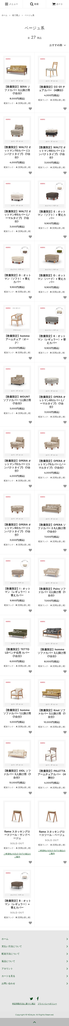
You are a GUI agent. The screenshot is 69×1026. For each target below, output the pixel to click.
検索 (36, 4)
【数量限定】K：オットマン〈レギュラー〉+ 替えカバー (52, 339)
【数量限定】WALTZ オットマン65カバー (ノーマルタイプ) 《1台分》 (17, 216)
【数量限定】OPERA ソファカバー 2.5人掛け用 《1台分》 (52, 528)
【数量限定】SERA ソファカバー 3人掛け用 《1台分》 (17, 90)
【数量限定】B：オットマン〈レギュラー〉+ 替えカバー (17, 904)
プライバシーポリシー (47, 1003)
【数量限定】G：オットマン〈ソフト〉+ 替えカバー (17, 279)
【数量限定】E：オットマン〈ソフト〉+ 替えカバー (52, 215)
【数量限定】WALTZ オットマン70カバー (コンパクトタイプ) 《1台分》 (17, 152)
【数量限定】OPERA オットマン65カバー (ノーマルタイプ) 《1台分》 (52, 401)
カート (59, 4)
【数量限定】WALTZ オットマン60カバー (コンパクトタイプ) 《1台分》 (52, 152)
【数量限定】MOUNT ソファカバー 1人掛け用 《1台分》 (17, 400)
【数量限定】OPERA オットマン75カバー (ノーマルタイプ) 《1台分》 (52, 464)
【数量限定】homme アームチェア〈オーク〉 (17, 339)
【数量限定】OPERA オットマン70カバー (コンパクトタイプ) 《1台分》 (17, 465)
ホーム (4, 15)
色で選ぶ (16, 15)
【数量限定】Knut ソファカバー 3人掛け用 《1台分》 (51, 714)
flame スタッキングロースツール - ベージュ (52, 833)
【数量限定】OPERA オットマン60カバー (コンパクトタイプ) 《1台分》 (17, 529)
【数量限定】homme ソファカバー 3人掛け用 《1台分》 (52, 653)
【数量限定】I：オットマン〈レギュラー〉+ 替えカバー (17, 592)
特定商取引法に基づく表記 (23, 1003)
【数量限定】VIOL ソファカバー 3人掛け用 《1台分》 (17, 774)
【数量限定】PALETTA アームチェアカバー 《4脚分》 (52, 774)
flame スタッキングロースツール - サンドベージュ (17, 835)
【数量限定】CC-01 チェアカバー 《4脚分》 (51, 88)
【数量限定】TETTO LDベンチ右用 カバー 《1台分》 (17, 653)
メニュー (13, 4)
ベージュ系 (29, 15)
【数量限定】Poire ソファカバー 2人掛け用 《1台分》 (52, 592)
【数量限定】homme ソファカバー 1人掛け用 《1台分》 (17, 713)
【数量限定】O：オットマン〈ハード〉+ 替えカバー (52, 279)
